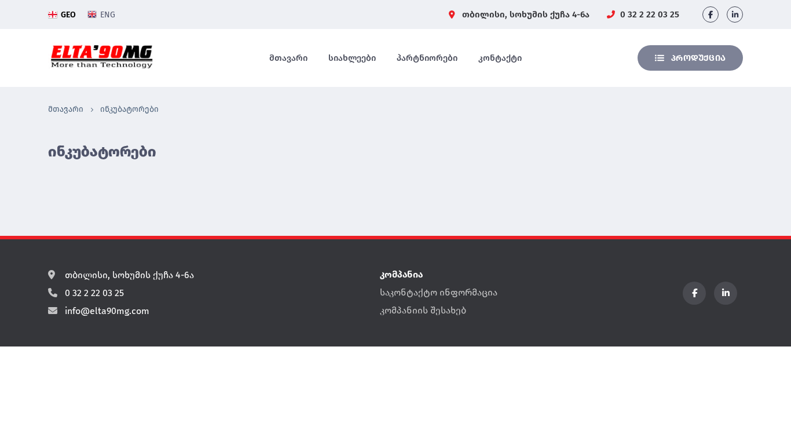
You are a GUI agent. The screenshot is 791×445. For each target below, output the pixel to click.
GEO (68, 15)
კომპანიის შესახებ (423, 310)
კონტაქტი (500, 58)
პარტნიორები (427, 58)
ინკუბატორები (129, 109)
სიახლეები (352, 58)
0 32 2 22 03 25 (648, 14)
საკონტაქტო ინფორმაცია (438, 292)
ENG (107, 15)
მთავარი (288, 58)
